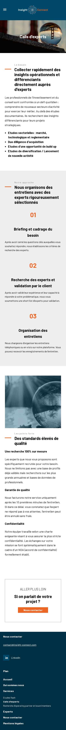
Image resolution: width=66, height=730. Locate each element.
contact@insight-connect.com (19, 644)
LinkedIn (15, 657)
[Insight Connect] (33, 9)
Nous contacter (12, 717)
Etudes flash (9, 697)
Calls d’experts (11, 701)
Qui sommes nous (13, 685)
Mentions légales (13, 723)
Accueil (7, 679)
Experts (8, 711)
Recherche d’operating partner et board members (27, 705)
